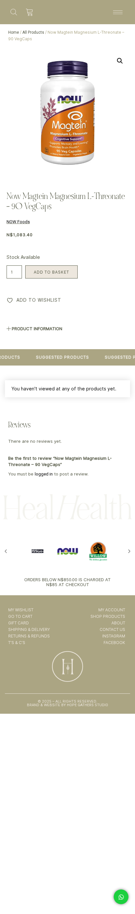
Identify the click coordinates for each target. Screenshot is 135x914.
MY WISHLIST (20, 609)
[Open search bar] (13, 12)
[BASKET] (29, 12)
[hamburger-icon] (117, 12)
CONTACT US (112, 629)
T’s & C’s (16, 642)
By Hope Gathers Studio (84, 705)
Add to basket (51, 272)
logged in (44, 474)
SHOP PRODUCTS (107, 616)
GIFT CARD (18, 622)
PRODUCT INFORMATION (37, 328)
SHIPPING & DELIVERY (29, 629)
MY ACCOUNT (111, 609)
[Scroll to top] (121, 890)
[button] (120, 61)
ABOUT (118, 622)
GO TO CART (20, 616)
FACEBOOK (114, 642)
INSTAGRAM (113, 636)
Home (13, 32)
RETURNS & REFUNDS (29, 636)
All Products (33, 32)
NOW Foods (18, 221)
